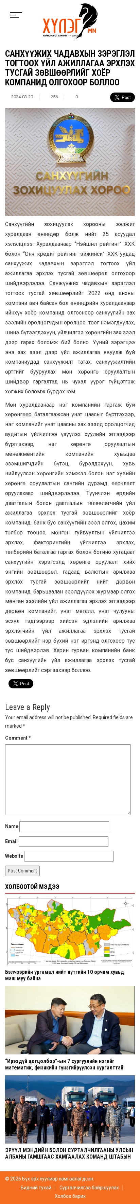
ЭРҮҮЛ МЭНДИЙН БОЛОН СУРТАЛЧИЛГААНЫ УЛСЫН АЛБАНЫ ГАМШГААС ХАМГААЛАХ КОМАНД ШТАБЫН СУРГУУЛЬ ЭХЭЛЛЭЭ (69, 1156)
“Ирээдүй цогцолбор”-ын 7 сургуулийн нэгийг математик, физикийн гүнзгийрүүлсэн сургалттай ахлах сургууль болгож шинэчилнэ (64, 1067)
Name (11, 826)
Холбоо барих (70, 1196)
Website (14, 856)
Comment (18, 738)
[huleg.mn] (70, 21)
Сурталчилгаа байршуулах (89, 1187)
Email (11, 841)
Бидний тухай (36, 1187)
